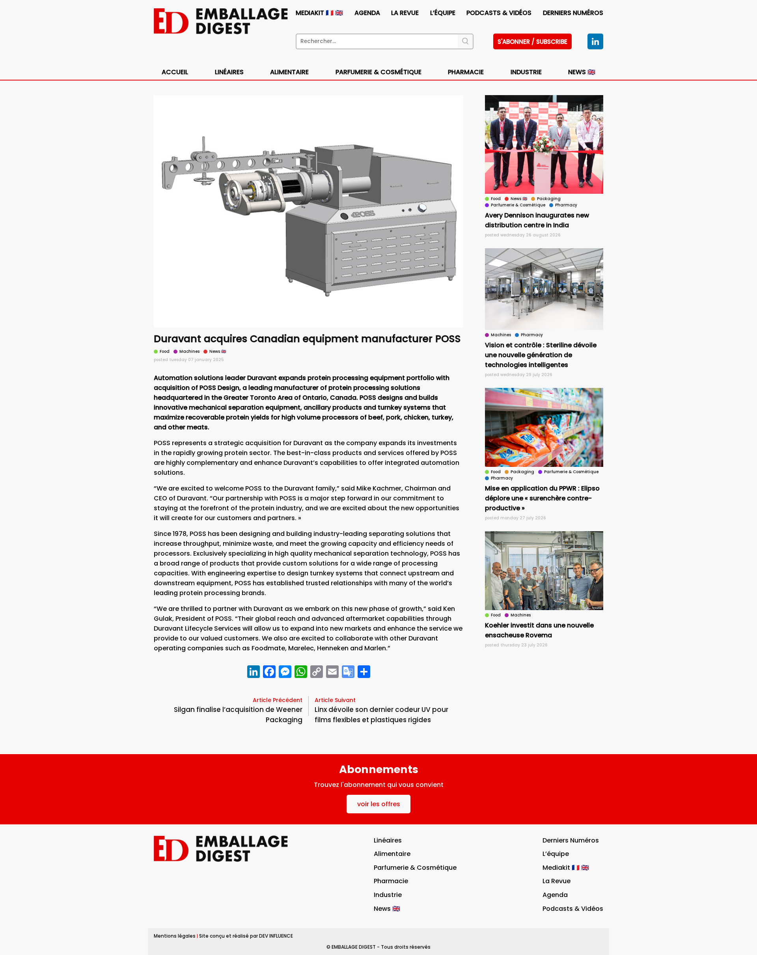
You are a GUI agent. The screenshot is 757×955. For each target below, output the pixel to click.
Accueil (175, 72)
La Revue (405, 12)
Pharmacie (466, 72)
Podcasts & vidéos (498, 12)
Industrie (388, 894)
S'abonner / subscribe (532, 41)
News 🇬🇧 (581, 72)
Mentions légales (175, 936)
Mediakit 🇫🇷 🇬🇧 (319, 12)
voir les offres (378, 804)
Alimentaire (289, 72)
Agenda (367, 12)
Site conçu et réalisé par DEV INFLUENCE (246, 936)
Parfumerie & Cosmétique (378, 72)
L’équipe (442, 12)
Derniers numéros (573, 12)
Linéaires (229, 72)
